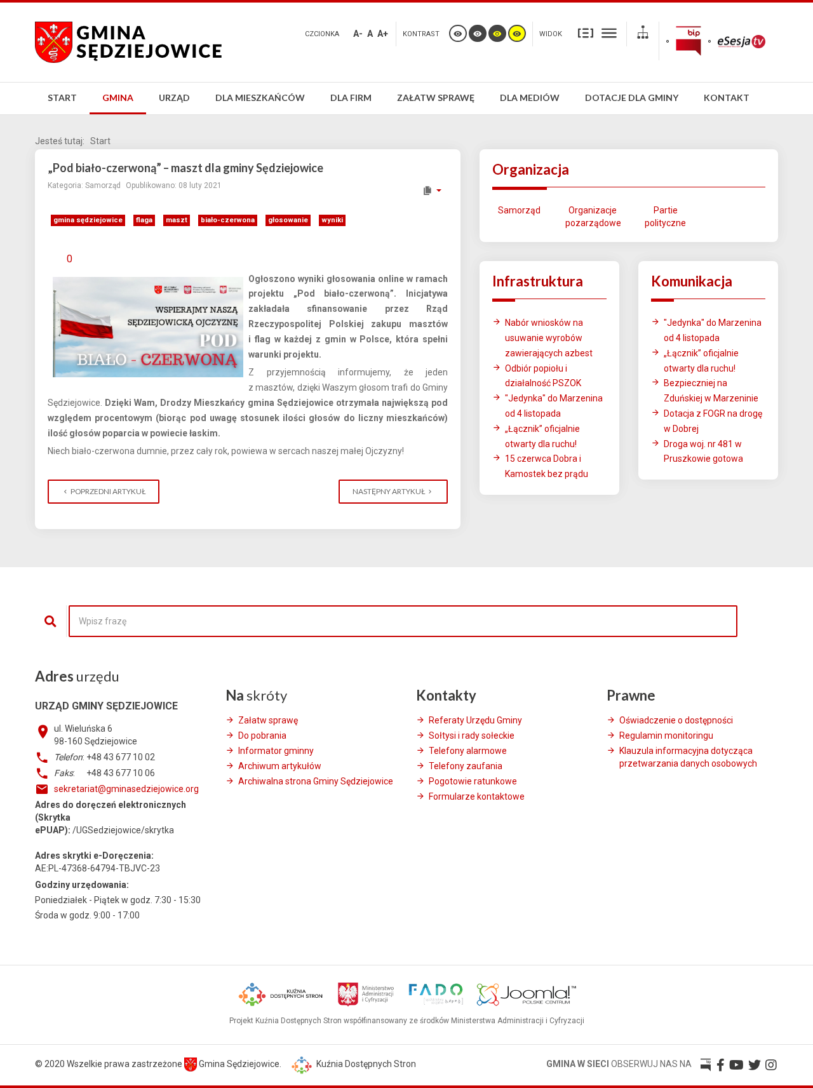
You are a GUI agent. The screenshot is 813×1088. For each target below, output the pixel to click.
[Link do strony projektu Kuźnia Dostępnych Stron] (281, 993)
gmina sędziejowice (88, 220)
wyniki (332, 220)
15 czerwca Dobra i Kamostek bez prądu (546, 466)
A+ (382, 34)
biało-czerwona (228, 220)
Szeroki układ (609, 32)
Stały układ (585, 32)
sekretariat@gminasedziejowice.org (126, 789)
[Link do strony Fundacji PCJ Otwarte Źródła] (527, 993)
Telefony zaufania (465, 766)
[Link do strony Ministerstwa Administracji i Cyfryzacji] (367, 993)
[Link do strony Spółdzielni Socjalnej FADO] (436, 993)
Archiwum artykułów (279, 766)
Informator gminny (276, 751)
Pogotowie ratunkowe (473, 781)
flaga (144, 220)
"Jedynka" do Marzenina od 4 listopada (554, 406)
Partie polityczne (665, 216)
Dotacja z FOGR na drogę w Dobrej (713, 421)
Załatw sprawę (268, 720)
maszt (176, 220)
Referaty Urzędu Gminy (475, 720)
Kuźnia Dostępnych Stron (365, 1064)
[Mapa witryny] (642, 34)
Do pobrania (262, 735)
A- (358, 34)
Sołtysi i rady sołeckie (471, 735)
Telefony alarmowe (468, 751)
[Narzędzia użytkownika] (431, 190)
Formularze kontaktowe (477, 796)
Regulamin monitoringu (666, 735)
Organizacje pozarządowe (592, 216)
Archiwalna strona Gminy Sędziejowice (315, 781)
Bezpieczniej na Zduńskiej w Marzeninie (711, 390)
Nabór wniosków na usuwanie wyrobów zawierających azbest (549, 338)
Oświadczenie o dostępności (676, 720)
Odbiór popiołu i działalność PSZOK (543, 376)
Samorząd (519, 210)
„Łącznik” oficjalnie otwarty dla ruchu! (542, 436)
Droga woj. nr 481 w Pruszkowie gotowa (703, 451)
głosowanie (288, 220)
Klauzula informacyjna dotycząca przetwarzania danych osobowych (688, 757)
